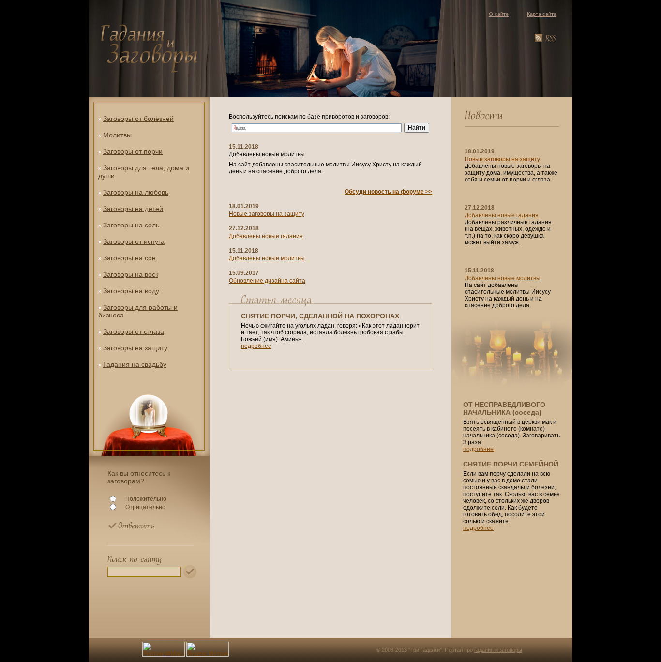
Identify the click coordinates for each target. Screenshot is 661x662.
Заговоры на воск (130, 274)
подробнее (256, 346)
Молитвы (117, 135)
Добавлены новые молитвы (267, 258)
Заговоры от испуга (134, 241)
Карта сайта (541, 14)
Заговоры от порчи (133, 151)
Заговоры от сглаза (133, 331)
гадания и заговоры (498, 650)
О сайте (499, 14)
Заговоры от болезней (138, 118)
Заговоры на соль (131, 225)
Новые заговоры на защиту (266, 214)
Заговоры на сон (129, 258)
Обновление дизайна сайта (267, 280)
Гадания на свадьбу (134, 364)
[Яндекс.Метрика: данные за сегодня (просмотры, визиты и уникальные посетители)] (207, 649)
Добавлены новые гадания (266, 236)
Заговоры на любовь (135, 192)
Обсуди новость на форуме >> (388, 191)
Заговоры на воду (131, 291)
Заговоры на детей (133, 208)
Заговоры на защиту (135, 348)
